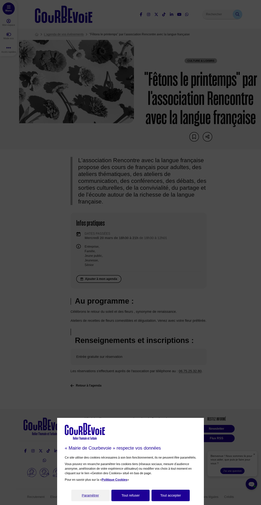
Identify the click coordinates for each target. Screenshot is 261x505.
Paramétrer (90, 495)
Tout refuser (131, 495)
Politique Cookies (114, 479)
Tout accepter (170, 495)
